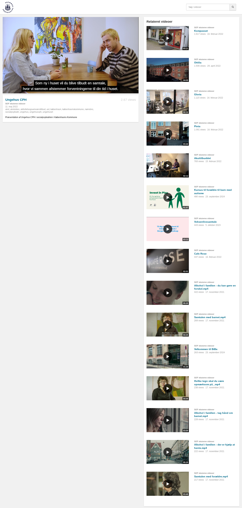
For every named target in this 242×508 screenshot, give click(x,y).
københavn (55, 109)
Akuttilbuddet (202, 158)
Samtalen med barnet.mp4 (210, 317)
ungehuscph (36, 112)
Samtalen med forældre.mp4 (211, 476)
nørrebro (89, 109)
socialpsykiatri (12, 112)
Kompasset (201, 30)
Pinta (197, 126)
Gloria (197, 94)
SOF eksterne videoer (15, 104)
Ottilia (197, 62)
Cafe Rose (200, 253)
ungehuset (48, 112)
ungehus (24, 112)
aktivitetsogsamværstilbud (33, 109)
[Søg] (232, 7)
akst (7, 109)
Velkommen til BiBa (205, 349)
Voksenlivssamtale (205, 221)
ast (48, 109)
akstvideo (14, 109)
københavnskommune (73, 109)
